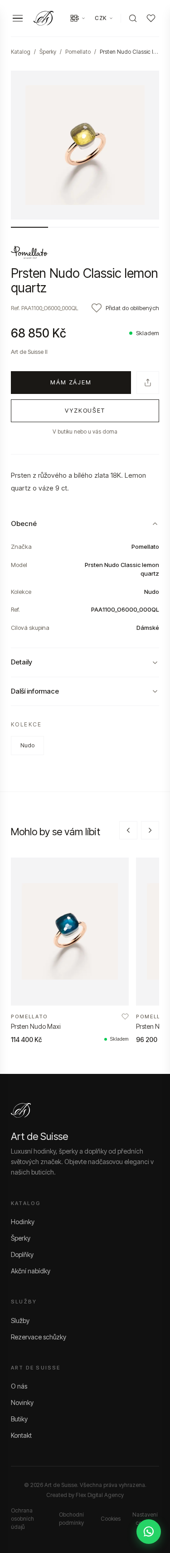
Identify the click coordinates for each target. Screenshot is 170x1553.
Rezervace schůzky (38, 1337)
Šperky (47, 51)
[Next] (150, 830)
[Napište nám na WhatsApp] (148, 1531)
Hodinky (22, 1222)
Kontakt (21, 1435)
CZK (101, 18)
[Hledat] (133, 18)
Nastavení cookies (145, 1518)
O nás (19, 1386)
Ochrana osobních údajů (22, 1518)
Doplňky (22, 1254)
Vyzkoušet (85, 410)
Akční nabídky (30, 1271)
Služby (20, 1320)
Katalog (20, 51)
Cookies (111, 1518)
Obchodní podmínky (71, 1518)
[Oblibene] (151, 18)
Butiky (19, 1419)
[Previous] (128, 830)
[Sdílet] (147, 382)
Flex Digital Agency (100, 1495)
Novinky (22, 1402)
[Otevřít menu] (17, 18)
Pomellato (78, 51)
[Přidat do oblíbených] (125, 1016)
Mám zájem (71, 382)
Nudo (27, 745)
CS (75, 18)
